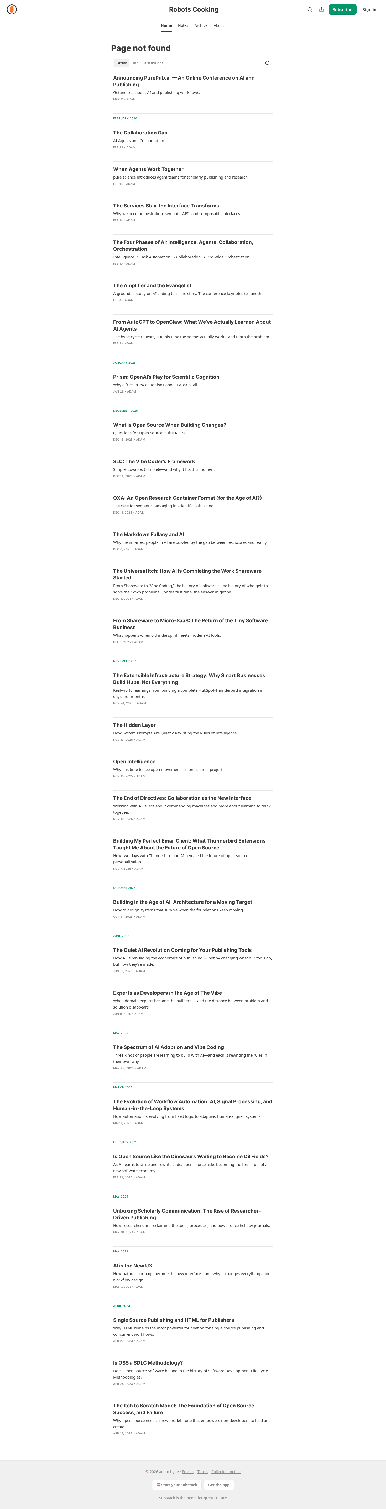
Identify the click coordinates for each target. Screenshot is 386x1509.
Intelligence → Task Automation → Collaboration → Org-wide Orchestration (181, 256)
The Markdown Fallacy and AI (148, 534)
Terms (202, 1471)
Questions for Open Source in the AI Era (149, 432)
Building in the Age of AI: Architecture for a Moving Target (182, 902)
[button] (166, 25)
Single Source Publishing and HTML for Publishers (173, 1320)
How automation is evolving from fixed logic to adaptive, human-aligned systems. (187, 1116)
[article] (193, 91)
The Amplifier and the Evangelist (152, 286)
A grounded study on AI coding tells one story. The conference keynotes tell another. (189, 293)
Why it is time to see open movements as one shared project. (168, 769)
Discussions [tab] (153, 63)
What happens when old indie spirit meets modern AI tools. (167, 635)
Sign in (370, 9)
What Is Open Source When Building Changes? (169, 425)
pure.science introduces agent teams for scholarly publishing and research (180, 177)
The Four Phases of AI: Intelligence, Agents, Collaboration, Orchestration (183, 245)
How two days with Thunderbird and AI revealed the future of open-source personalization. (180, 858)
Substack (167, 1497)
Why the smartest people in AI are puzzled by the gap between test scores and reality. (190, 542)
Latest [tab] (121, 63)
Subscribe (342, 9)
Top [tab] (135, 63)
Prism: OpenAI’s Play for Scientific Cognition (166, 377)
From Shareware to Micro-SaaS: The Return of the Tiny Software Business (190, 624)
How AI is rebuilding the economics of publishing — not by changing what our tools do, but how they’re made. (192, 961)
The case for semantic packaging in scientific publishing (163, 505)
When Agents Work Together (148, 169)
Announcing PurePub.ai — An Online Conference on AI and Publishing (184, 81)
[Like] (116, 649)
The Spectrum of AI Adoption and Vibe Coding (168, 1047)
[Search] (310, 9)
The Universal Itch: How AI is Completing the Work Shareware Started (187, 574)
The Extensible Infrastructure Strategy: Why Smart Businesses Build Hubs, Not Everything (189, 678)
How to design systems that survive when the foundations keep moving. (178, 909)
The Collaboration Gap (140, 133)
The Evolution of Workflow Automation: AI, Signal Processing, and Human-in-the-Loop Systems (192, 1105)
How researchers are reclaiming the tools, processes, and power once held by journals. (191, 1225)
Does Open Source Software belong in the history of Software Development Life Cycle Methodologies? (190, 1374)
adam (131, 99)
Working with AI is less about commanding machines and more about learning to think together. (192, 809)
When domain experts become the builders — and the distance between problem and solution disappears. (190, 1004)
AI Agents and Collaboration (138, 140)
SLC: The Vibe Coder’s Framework (154, 461)
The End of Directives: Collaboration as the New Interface (182, 798)
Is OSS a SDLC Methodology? (148, 1363)
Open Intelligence (134, 762)
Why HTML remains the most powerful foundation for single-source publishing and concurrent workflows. (188, 1331)
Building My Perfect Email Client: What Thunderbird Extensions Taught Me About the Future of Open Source (189, 844)
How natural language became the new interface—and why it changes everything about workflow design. (192, 1276)
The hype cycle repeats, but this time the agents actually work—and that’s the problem (191, 336)
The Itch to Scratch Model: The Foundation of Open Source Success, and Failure (183, 1409)
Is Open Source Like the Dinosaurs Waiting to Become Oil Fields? (191, 1156)
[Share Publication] (321, 9)
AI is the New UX (133, 1266)
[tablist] (139, 63)
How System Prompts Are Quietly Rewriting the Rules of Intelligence (175, 732)
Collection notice (226, 1471)
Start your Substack (179, 1484)
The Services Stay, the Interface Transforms (166, 206)
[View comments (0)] (127, 106)
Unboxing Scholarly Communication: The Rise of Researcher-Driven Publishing (187, 1214)
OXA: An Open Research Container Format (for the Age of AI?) (187, 498)
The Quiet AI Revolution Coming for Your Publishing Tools (182, 950)
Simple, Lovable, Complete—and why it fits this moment (164, 469)
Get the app (218, 1484)
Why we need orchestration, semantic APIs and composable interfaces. (177, 213)
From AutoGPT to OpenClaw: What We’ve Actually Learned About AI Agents (192, 325)
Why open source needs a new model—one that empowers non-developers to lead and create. (192, 1423)
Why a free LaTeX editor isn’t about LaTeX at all (155, 384)
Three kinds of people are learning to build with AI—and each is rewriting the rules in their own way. (190, 1058)
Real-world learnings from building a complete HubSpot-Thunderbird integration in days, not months (188, 693)
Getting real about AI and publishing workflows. (156, 92)
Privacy (188, 1471)
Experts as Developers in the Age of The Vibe (167, 993)
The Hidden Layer (134, 725)
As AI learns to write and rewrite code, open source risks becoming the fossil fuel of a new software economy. (190, 1167)
